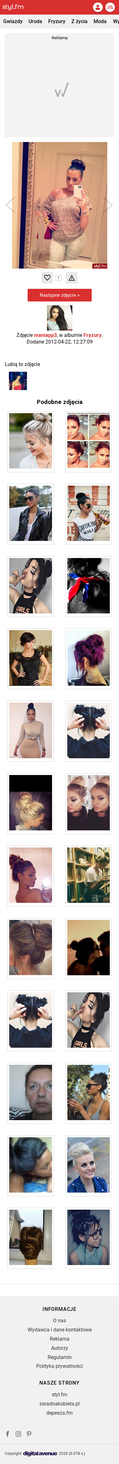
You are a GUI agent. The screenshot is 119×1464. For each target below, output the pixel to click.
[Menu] (110, 7)
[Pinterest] (29, 1434)
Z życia (79, 21)
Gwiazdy (13, 21)
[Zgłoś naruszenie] (71, 277)
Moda (100, 21)
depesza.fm (59, 1413)
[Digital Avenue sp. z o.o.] (40, 1454)
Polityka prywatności (59, 1366)
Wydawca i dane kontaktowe (60, 1330)
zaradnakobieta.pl (59, 1404)
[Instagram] (18, 1434)
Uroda (35, 21)
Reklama (59, 1339)
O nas (59, 1321)
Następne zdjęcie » (60, 295)
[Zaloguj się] (97, 7)
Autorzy (59, 1348)
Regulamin (60, 1357)
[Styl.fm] (17, 7)
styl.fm (59, 1395)
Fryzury (56, 21)
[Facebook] (7, 1434)
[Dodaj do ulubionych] (47, 277)
